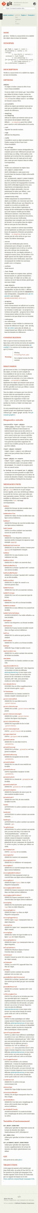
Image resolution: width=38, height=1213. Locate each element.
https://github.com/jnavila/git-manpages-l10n (19, 1179)
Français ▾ (31, 15)
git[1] (20, 1160)
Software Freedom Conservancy (24, 1203)
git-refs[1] (11, 328)
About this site (8, 1198)
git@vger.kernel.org (11, 672)
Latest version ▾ (8, 15)
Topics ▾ (24, 15)
